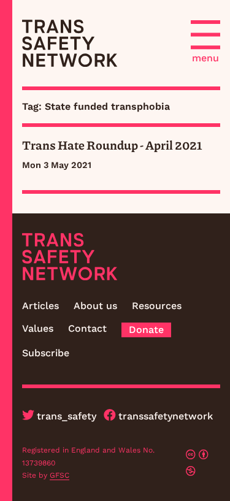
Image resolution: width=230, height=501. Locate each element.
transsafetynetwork (165, 416)
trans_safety (66, 416)
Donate (146, 329)
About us (95, 306)
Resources (157, 306)
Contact (87, 328)
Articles (40, 306)
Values (37, 328)
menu (205, 58)
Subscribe (45, 353)
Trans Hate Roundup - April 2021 (112, 144)
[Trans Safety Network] (69, 43)
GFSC (59, 475)
